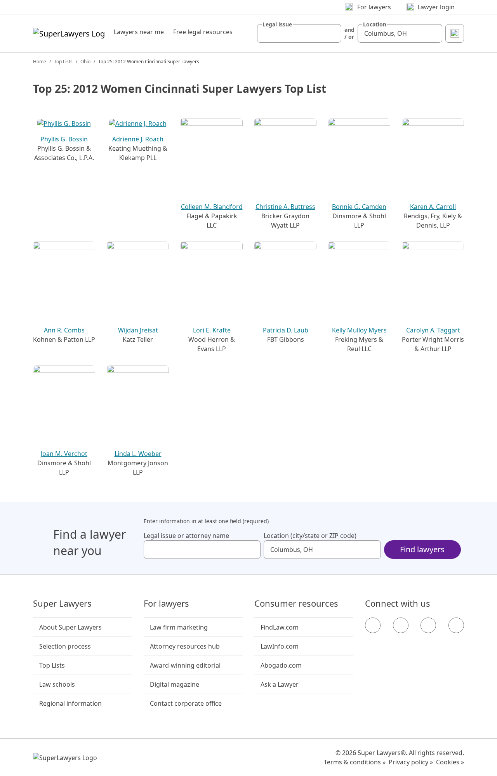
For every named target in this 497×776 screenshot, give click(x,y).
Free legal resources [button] (203, 32)
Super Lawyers (62, 603)
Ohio (85, 61)
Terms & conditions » (355, 762)
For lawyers (166, 603)
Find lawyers (422, 549)
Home (39, 61)
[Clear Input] (332, 33)
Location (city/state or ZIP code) (310, 535)
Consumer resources (296, 603)
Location (374, 24)
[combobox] (299, 33)
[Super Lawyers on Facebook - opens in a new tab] (373, 625)
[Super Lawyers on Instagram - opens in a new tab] (400, 625)
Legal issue (277, 24)
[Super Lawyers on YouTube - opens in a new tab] (428, 625)
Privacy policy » (411, 762)
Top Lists (63, 61)
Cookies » (450, 762)
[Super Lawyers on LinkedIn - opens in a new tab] (456, 625)
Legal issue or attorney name (186, 535)
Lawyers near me (139, 32)
